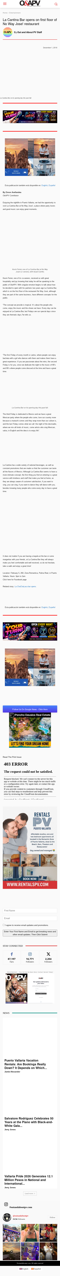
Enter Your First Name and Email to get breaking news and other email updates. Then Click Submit (30, 933)
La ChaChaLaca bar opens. (26, 586)
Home (5, 13)
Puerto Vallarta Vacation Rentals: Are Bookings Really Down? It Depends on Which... (25, 1064)
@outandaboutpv (20, 1216)
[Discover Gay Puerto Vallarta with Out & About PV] (30, 3)
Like (11, 953)
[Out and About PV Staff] (8, 32)
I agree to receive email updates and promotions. (27, 925)
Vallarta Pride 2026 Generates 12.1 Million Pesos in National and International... (28, 1180)
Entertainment (15, 13)
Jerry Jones (10, 1129)
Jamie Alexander (12, 1072)
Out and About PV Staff (29, 32)
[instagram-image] (12, 1233)
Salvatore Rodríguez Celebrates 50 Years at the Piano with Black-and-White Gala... (28, 1122)
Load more (29, 1193)
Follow (30, 953)
